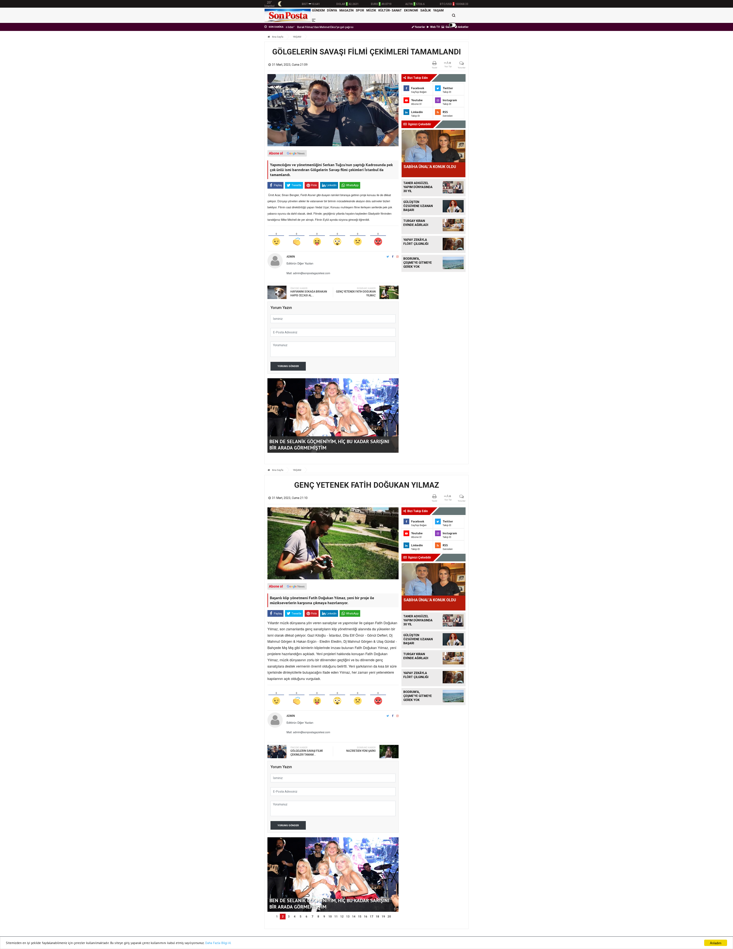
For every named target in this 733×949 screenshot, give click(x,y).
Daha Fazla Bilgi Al (218, 943)
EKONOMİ (411, 10)
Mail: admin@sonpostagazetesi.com (308, 273)
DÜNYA (332, 10)
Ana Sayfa (277, 36)
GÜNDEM (318, 10)
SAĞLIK (425, 10)
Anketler (463, 26)
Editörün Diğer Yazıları (300, 263)
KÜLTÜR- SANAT (390, 10)
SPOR (360, 10)
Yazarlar (419, 26)
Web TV (435, 26)
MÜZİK (371, 10)
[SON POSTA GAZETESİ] (287, 15)
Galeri (449, 26)
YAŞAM (438, 10)
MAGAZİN (346, 10)
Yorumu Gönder (288, 366)
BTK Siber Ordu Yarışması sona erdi (326, 27)
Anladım (715, 942)
